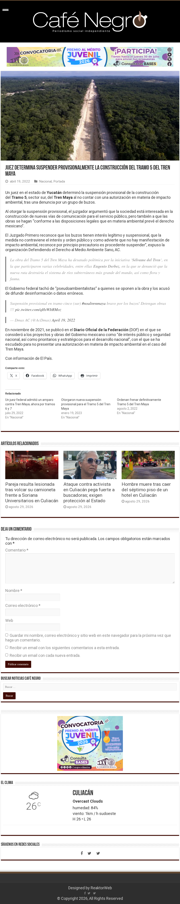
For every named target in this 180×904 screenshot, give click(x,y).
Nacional (45, 181)
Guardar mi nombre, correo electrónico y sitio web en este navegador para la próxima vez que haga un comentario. (88, 637)
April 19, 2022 (63, 320)
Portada (59, 181)
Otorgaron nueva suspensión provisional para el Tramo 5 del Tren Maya (85, 404)
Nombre (13, 590)
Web (9, 620)
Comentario (16, 550)
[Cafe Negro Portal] (90, 20)
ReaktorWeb (101, 888)
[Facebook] (81, 853)
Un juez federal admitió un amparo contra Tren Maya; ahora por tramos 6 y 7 (30, 404)
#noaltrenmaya (94, 303)
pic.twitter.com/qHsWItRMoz (38, 309)
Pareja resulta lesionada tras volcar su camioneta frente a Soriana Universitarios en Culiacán (31, 492)
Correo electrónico (22, 605)
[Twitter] (89, 853)
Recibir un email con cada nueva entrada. (45, 655)
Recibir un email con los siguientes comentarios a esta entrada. (65, 647)
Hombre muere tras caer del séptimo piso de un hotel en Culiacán (146, 489)
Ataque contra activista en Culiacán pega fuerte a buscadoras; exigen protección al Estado (89, 492)
